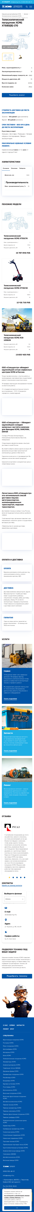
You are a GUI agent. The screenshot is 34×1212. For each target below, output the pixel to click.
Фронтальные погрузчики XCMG (13, 1039)
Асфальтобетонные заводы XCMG (14, 1151)
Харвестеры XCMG (9, 1125)
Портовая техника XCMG (11, 1141)
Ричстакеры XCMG (9, 1087)
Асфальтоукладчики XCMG (11, 1065)
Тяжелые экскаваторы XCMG (12, 1108)
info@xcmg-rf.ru (16, 2)
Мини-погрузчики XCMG (10, 1046)
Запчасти (20, 1025)
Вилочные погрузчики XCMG (12, 1093)
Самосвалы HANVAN (9, 1154)
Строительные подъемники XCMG (14, 1135)
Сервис (12, 1025)
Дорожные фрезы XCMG (10, 1071)
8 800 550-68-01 (26, 2)
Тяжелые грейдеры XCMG (11, 1117)
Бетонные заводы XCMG (11, 1160)
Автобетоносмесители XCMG (12, 1101)
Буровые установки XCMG (11, 1084)
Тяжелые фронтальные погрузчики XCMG (16, 1114)
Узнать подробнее (10, 699)
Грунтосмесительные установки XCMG (15, 1147)
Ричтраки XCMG (8, 1043)
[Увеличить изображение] (29, 34)
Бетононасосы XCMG (10, 1090)
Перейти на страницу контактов (12, 885)
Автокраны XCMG (8, 1052)
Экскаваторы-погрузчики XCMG (13, 1074)
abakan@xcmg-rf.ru (11, 914)
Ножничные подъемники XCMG (13, 1138)
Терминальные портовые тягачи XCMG (15, 1144)
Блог (12, 1029)
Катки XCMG (7, 1055)
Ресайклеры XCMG (9, 1077)
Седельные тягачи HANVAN (11, 1068)
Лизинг (6, 1029)
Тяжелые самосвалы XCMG (11, 1111)
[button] (27, 7)
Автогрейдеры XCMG (10, 1049)
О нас (5, 1025)
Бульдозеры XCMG (9, 1080)
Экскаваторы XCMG (9, 1062)
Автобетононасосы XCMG (11, 1157)
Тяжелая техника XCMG (10, 1105)
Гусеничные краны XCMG (11, 1132)
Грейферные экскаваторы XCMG (13, 1129)
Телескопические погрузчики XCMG (14, 1058)
